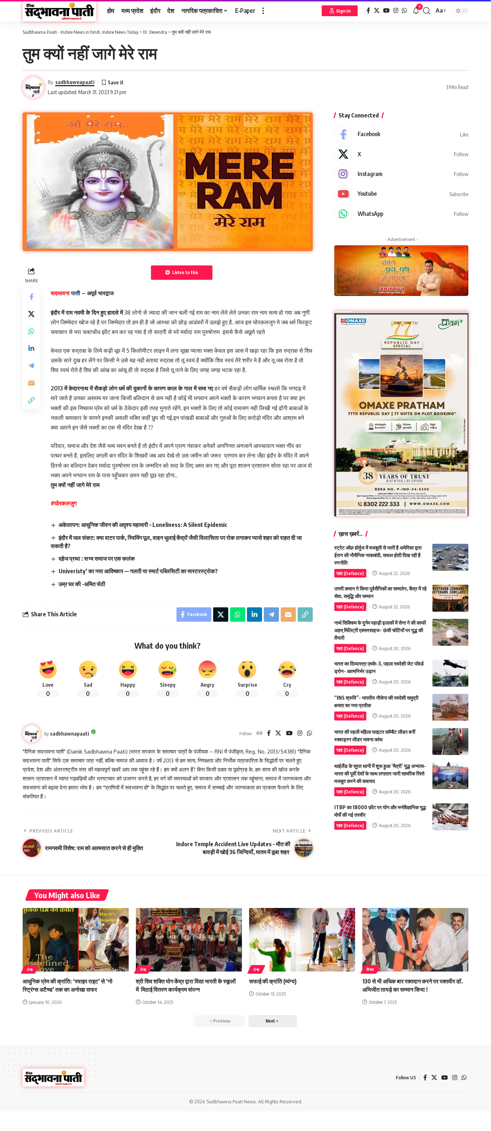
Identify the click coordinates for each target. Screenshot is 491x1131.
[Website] (259, 733)
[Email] (31, 382)
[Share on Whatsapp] (31, 330)
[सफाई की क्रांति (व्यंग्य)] (302, 940)
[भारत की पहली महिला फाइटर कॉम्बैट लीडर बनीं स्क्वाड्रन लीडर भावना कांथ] (450, 741)
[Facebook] (368, 10)
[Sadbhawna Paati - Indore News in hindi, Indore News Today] (59, 11)
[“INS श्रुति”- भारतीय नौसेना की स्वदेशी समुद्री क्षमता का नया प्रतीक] (450, 707)
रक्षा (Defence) (350, 573)
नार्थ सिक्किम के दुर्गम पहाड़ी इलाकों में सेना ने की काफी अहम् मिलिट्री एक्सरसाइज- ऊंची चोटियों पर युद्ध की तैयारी (380, 630)
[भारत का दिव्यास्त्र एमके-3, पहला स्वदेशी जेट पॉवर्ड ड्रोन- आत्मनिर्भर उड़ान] (450, 673)
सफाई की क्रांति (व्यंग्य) (273, 981)
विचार (370, 969)
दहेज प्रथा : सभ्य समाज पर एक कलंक (97, 558)
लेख (30, 969)
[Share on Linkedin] (31, 348)
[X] (376, 10)
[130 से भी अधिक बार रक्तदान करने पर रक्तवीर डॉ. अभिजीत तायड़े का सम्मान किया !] (415, 940)
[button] (263, 11)
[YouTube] (386, 10)
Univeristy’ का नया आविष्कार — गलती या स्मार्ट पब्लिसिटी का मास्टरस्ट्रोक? (138, 571)
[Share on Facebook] (31, 296)
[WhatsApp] (404, 10)
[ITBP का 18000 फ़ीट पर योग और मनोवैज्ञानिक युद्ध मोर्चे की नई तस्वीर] (450, 816)
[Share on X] (31, 313)
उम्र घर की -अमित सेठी (82, 584)
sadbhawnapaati (75, 82)
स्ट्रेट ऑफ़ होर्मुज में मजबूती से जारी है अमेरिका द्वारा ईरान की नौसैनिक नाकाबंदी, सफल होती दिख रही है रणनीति (378, 555)
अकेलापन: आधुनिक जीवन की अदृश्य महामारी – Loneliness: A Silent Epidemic (143, 524)
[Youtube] (401, 194)
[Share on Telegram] (31, 365)
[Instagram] (395, 10)
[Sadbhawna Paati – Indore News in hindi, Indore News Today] (53, 1077)
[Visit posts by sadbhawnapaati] (32, 734)
